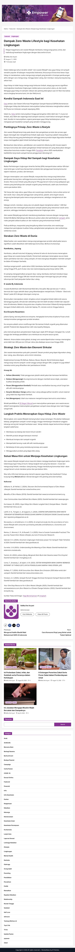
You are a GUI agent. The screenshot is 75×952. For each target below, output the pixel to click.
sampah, (62, 218)
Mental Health (8, 856)
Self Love (7, 912)
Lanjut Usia (7, 834)
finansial (7, 786)
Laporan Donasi (9, 838)
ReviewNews (46, 950)
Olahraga (7, 864)
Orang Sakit (8, 869)
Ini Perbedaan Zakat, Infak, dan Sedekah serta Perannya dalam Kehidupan (17, 675)
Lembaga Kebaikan (10, 842)
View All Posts (43, 614)
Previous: (15, 632)
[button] (5, 625)
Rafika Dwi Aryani (11, 57)
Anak (5, 738)
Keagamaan (8, 803)
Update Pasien (8, 934)
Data (5, 104)
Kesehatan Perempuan (11, 825)
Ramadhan (7, 890)
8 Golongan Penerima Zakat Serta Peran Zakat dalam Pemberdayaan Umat (52, 675)
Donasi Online (8, 777)
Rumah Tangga (9, 903)
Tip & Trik (7, 925)
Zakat (14, 667)
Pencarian (8, 719)
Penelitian (39, 150)
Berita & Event (8, 756)
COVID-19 (7, 773)
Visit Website (27, 614)
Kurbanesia (8, 829)
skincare (7, 916)
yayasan (6, 938)
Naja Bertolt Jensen (30, 596)
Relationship (8, 899)
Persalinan (7, 882)
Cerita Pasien (8, 769)
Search (63, 724)
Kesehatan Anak (9, 821)
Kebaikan (7, 808)
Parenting (7, 873)
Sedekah (7, 908)
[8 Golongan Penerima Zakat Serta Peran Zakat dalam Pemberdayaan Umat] (54, 659)
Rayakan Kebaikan (10, 895)
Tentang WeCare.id (10, 921)
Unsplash (42, 596)
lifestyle (6, 847)
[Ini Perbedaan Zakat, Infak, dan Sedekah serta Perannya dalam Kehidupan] (20, 659)
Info (5, 790)
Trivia (6, 929)
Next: (56, 632)
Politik (6, 886)
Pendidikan (7, 877)
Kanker (6, 799)
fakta (13, 114)
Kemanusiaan (8, 816)
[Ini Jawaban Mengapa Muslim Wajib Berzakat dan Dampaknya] (20, 694)
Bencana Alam (8, 747)
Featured (7, 36)
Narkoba (7, 860)
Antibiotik (7, 743)
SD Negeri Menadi (26, 403)
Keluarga (7, 812)
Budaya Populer (9, 760)
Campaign (7, 764)
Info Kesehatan (9, 795)
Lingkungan (15, 36)
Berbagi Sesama (9, 751)
